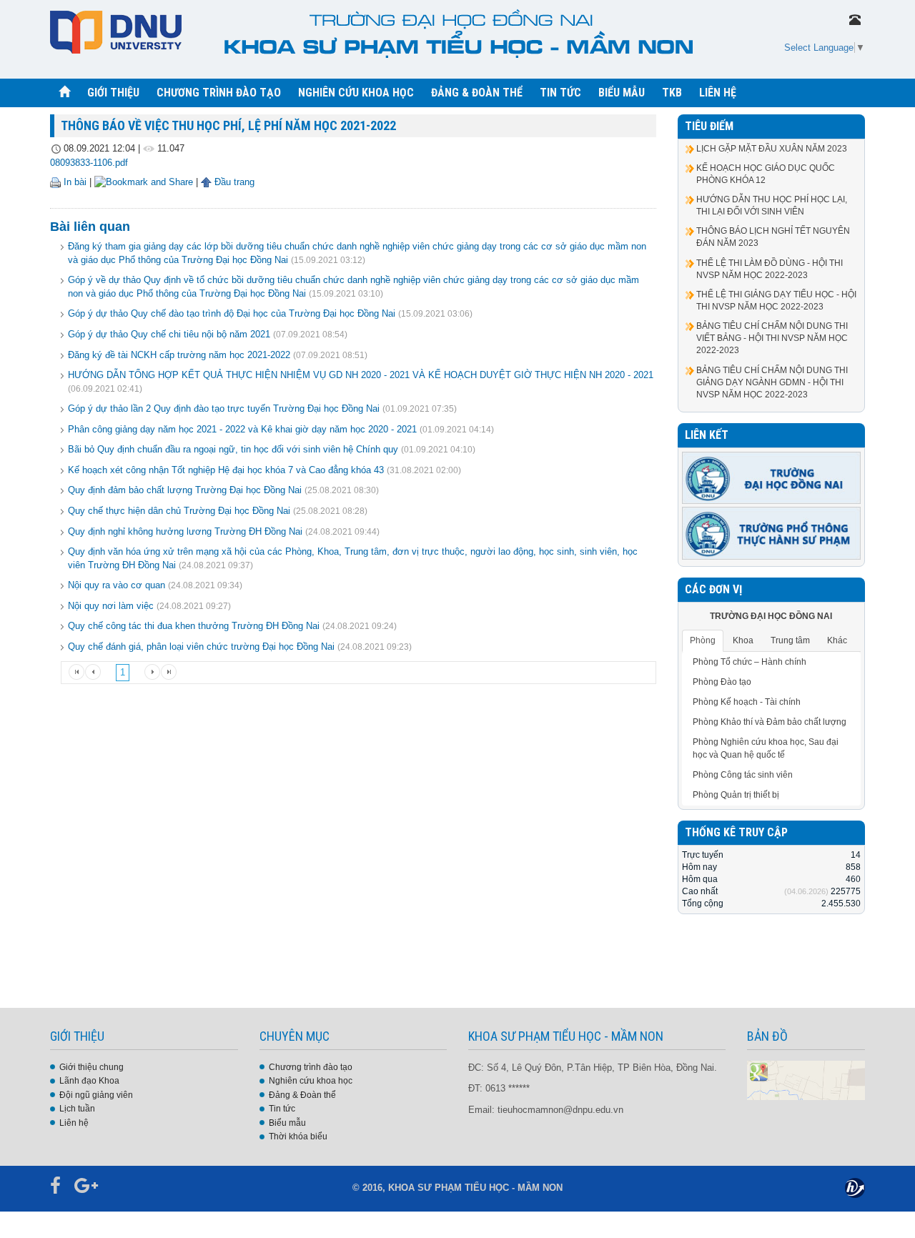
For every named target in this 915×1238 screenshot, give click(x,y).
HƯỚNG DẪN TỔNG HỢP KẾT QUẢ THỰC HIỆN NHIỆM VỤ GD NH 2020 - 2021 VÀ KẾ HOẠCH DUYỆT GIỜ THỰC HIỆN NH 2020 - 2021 (360, 375)
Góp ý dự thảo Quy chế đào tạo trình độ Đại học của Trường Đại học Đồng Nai (231, 313)
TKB (672, 92)
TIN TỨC (560, 92)
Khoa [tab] (743, 640)
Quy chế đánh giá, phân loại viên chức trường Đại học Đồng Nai (201, 646)
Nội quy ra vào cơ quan (116, 585)
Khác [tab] (837, 640)
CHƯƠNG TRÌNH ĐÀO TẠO (219, 92)
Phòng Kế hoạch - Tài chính (747, 702)
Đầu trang (233, 182)
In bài (73, 182)
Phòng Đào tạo (722, 682)
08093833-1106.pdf (89, 162)
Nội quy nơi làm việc (111, 605)
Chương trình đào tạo (310, 1067)
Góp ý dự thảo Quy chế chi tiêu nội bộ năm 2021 (169, 334)
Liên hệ (74, 1123)
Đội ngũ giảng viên (96, 1095)
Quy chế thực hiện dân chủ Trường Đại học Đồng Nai (179, 510)
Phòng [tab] (703, 640)
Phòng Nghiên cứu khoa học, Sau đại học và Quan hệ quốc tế (766, 748)
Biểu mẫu (287, 1123)
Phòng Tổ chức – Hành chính (749, 662)
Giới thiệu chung (91, 1067)
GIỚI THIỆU (113, 92)
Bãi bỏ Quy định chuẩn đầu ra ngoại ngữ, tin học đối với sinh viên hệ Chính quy (233, 449)
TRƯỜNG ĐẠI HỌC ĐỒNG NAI (771, 616)
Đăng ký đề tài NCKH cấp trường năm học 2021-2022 (179, 355)
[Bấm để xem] (806, 1079)
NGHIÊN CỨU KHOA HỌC (356, 92)
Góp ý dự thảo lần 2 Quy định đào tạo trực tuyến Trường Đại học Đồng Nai (224, 408)
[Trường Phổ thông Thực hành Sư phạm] (771, 533)
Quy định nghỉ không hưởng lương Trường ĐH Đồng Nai (185, 531)
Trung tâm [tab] (790, 640)
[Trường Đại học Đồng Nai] (771, 477)
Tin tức (282, 1109)
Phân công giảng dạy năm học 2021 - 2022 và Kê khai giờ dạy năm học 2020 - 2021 (242, 429)
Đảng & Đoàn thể (302, 1095)
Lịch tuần (77, 1109)
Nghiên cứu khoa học (310, 1081)
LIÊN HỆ (717, 92)
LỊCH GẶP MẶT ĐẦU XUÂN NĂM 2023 (771, 149)
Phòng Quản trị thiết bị (736, 795)
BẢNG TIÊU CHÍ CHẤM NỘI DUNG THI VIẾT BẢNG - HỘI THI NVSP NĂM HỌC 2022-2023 (772, 338)
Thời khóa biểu (298, 1136)
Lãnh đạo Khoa (89, 1081)
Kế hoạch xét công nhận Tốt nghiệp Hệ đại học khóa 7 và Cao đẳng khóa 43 (226, 470)
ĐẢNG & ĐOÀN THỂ (477, 92)
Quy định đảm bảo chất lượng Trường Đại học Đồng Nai (185, 490)
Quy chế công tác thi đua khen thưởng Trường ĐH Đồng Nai (194, 625)
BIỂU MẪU (621, 92)
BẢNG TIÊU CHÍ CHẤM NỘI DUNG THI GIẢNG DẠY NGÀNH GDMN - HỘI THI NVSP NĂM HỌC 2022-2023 (772, 382)
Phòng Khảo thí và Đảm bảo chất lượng (769, 722)
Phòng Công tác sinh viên (743, 775)
